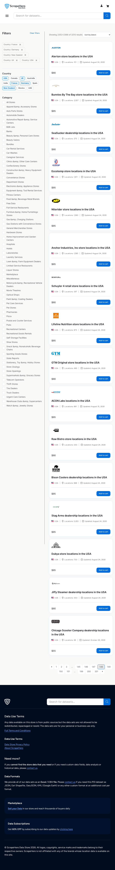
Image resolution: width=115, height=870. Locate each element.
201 (96, 671)
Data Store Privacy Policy (16, 744)
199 (81, 671)
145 (78, 667)
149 (109, 667)
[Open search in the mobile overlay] (62, 15)
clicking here (66, 829)
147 (93, 667)
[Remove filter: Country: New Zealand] (25, 55)
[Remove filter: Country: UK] (17, 60)
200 (89, 671)
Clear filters (35, 33)
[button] (7, 15)
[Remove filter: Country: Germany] (22, 50)
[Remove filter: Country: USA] (36, 60)
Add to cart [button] (103, 73)
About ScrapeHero (13, 748)
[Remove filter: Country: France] (20, 44)
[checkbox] (5, 78)
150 (61, 671)
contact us (32, 768)
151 (68, 671)
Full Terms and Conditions (17, 730)
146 (86, 667)
